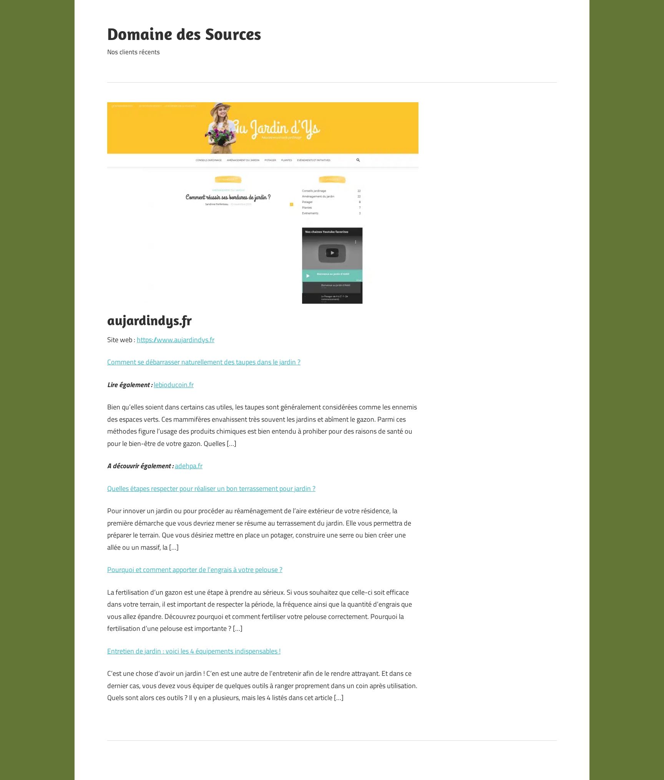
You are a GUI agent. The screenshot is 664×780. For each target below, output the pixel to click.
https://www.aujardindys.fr (175, 339)
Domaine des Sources (184, 33)
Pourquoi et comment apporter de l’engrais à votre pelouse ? (194, 569)
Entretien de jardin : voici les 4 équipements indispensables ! (194, 651)
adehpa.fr (189, 466)
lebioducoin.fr (174, 384)
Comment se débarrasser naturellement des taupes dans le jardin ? (203, 362)
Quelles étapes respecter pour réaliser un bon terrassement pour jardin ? (211, 488)
